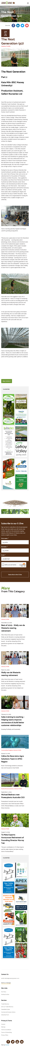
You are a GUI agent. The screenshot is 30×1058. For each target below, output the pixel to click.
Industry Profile (5, 46)
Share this (7, 25)
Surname (4, 547)
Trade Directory (5, 1004)
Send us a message (6, 983)
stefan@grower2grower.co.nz (11, 978)
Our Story (3, 992)
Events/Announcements (7, 789)
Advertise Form (5, 1015)
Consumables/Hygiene (7, 750)
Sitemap (3, 1027)
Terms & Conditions (6, 1029)
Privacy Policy (4, 1035)
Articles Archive (5, 994)
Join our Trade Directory (7, 1006)
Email (3, 555)
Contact (3, 1024)
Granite (7, 1045)
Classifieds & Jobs (5, 1009)
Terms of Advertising (6, 1032)
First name (5, 538)
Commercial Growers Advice (8, 1012)
